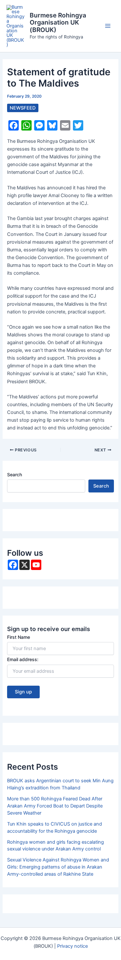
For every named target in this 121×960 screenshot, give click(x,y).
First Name (18, 637)
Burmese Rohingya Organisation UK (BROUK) (58, 22)
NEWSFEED (23, 108)
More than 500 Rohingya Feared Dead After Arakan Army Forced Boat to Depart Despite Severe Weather (55, 806)
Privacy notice (72, 946)
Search (14, 474)
